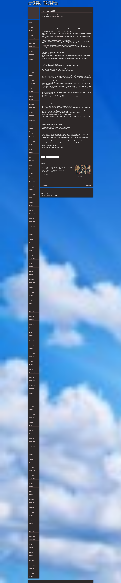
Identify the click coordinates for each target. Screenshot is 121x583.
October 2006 (31, 568)
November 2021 (32, 141)
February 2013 (32, 372)
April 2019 (31, 176)
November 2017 (32, 221)
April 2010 (31, 459)
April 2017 (31, 239)
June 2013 (31, 361)
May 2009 (31, 488)
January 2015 (31, 311)
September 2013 (32, 353)
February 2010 (32, 465)
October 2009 (31, 475)
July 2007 (31, 544)
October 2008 (31, 507)
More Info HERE (45, 18)
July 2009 (31, 483)
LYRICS (80, 3)
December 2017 (32, 218)
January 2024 (31, 104)
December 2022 (32, 120)
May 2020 (31, 149)
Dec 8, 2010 (44, 185)
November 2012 (32, 380)
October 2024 (31, 80)
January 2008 (31, 531)
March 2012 (31, 401)
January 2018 (31, 215)
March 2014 (31, 337)
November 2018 (32, 189)
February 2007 (32, 557)
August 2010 (31, 449)
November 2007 (32, 536)
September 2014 (32, 321)
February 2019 (32, 181)
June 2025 (31, 59)
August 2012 (31, 388)
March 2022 (31, 133)
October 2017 (31, 223)
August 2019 (31, 165)
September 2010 (32, 446)
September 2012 (32, 385)
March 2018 (31, 210)
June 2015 (31, 298)
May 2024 (31, 94)
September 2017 (32, 226)
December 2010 (32, 438)
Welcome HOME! (89, 3)
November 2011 (32, 409)
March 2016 (31, 274)
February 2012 (32, 404)
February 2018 (32, 213)
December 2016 (32, 250)
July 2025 (31, 56)
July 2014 (31, 327)
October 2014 (31, 319)
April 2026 (31, 33)
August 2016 (31, 261)
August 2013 (31, 356)
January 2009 (31, 499)
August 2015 (31, 292)
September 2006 (32, 571)
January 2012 (31, 406)
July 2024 (31, 88)
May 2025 (31, 62)
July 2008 (31, 515)
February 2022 (32, 136)
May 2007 (31, 549)
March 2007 (31, 555)
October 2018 (31, 192)
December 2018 (32, 186)
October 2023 (31, 109)
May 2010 (31, 457)
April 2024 (31, 96)
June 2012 (31, 393)
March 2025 (31, 67)
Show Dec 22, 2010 (48, 11)
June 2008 (31, 518)
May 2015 (31, 300)
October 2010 (31, 443)
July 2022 (31, 125)
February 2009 (32, 496)
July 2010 (31, 451)
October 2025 (31, 48)
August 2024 (31, 86)
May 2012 (31, 396)
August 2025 (31, 54)
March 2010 (31, 462)
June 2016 (31, 266)
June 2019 (31, 170)
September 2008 (32, 510)
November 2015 (32, 284)
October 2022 (31, 123)
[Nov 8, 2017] (66, 168)
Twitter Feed (91, 3)
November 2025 (32, 46)
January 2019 (31, 184)
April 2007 (31, 552)
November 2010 (32, 441)
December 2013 (32, 345)
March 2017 (31, 242)
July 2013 (31, 359)
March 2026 (31, 35)
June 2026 (31, 27)
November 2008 (32, 504)
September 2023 (32, 112)
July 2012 (31, 390)
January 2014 (31, 343)
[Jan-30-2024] (83, 169)
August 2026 (31, 22)
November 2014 (32, 316)
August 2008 (31, 512)
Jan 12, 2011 (89, 185)
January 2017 (31, 247)
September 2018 (32, 194)
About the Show (77, 3)
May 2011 (30, 425)
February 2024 (32, 101)
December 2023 (32, 107)
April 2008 (31, 523)
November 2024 (32, 78)
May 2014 (31, 332)
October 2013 (31, 351)
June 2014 (31, 329)
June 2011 (31, 422)
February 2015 (32, 308)
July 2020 (31, 144)
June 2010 (31, 454)
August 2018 (31, 197)
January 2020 (31, 160)
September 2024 (32, 83)
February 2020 (32, 157)
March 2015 (31, 306)
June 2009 (31, 486)
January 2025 (31, 72)
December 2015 (32, 282)
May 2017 (31, 237)
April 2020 (31, 152)
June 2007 (31, 547)
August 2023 (31, 115)
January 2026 (31, 41)
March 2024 (31, 99)
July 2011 (30, 420)
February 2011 (31, 433)
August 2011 (31, 417)
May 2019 (31, 173)
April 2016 (31, 271)
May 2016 (31, 268)
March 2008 (31, 526)
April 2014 (31, 335)
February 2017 (32, 245)
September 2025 (32, 51)
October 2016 (31, 255)
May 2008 (31, 520)
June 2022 (31, 128)
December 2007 (32, 534)
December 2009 (32, 470)
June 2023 (31, 117)
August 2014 (31, 324)
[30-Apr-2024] (49, 170)
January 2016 (31, 279)
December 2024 (32, 75)
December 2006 (32, 563)
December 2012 (32, 377)
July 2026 (31, 25)
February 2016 (32, 276)
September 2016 (32, 258)
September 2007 (32, 539)
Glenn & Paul (87, 3)
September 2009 (32, 478)
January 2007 (31, 560)
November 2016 (32, 253)
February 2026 (32, 38)
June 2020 (31, 147)
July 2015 (31, 295)
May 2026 (31, 30)
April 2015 (31, 303)
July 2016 (31, 263)
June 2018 (31, 202)
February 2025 (32, 70)
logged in (48, 195)
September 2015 (32, 290)
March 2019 (31, 178)
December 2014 (32, 314)
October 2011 (31, 412)
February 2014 (32, 340)
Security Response (82, 3)
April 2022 (31, 131)
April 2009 (31, 491)
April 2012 (31, 398)
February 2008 (32, 528)
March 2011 (31, 430)
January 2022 (31, 139)
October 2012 (31, 382)
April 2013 (31, 367)
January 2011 (31, 435)
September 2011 (32, 414)
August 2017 (31, 229)
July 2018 (31, 200)
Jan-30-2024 (78, 174)
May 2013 (31, 364)
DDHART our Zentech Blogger (53, 14)
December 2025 (32, 43)
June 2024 (31, 91)
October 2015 (31, 287)
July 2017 (31, 231)
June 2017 (31, 234)
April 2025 (31, 64)
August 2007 (31, 541)
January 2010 (31, 467)
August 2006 (31, 573)
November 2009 (32, 473)
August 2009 (31, 481)
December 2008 (32, 502)
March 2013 (31, 369)
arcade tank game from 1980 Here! (58, 16)
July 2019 (31, 168)
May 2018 (31, 205)
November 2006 (32, 565)
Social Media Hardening (84, 3)
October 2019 (31, 162)
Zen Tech (57, 581)
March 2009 (31, 494)
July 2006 (31, 576)
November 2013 (32, 348)
